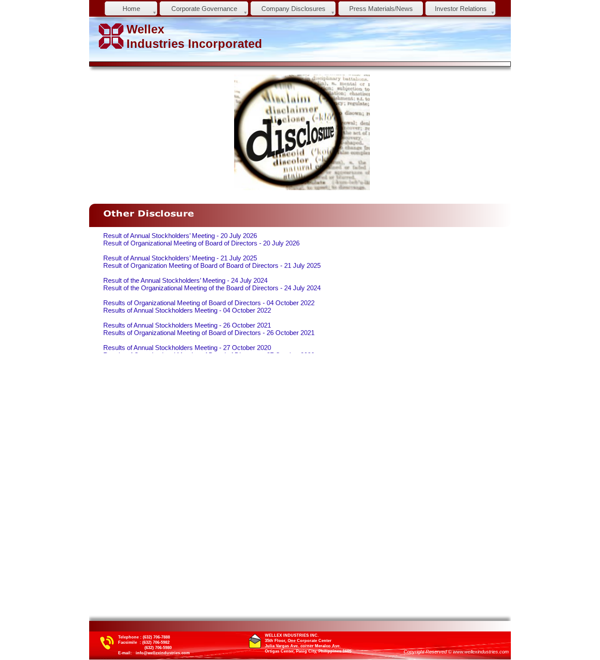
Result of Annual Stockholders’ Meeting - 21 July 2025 (180, 258)
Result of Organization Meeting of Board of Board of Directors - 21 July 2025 (212, 265)
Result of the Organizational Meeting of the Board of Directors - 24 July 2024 (212, 288)
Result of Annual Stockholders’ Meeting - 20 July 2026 (180, 235)
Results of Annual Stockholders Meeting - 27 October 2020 (187, 347)
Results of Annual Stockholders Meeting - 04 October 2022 (187, 310)
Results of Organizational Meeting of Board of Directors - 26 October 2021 (208, 332)
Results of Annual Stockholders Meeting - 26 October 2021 (187, 325)
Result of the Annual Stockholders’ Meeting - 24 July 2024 (185, 280)
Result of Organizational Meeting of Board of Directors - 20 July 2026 (201, 243)
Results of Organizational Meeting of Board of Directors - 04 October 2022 (208, 303)
